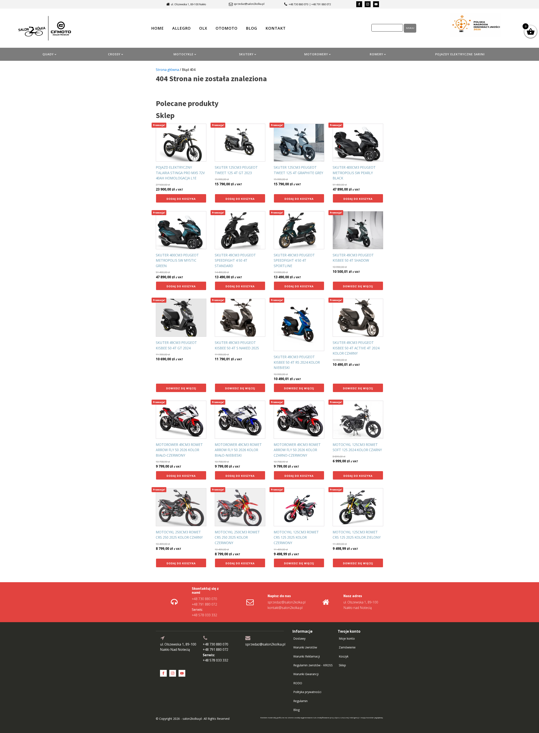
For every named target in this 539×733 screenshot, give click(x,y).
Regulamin (300, 701)
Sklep (342, 665)
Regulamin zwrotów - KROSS (313, 665)
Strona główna (167, 69)
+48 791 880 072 (204, 604)
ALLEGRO (181, 28)
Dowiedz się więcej (358, 286)
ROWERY (376, 54)
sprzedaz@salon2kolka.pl (249, 4)
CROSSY (114, 54)
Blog (296, 710)
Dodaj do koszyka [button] (181, 199)
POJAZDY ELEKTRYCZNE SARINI (460, 54)
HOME (157, 28)
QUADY (48, 54)
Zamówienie (347, 647)
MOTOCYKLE (183, 54)
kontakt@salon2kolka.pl (285, 607)
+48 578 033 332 (204, 612)
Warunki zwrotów (305, 647)
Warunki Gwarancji (306, 674)
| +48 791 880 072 (320, 4)
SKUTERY (246, 54)
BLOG (251, 28)
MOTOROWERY (316, 54)
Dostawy (299, 638)
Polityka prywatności (307, 692)
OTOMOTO (226, 28)
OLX (203, 28)
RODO (297, 683)
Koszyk (343, 656)
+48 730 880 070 (298, 4)
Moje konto (347, 638)
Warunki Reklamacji (306, 656)
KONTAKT (275, 28)
